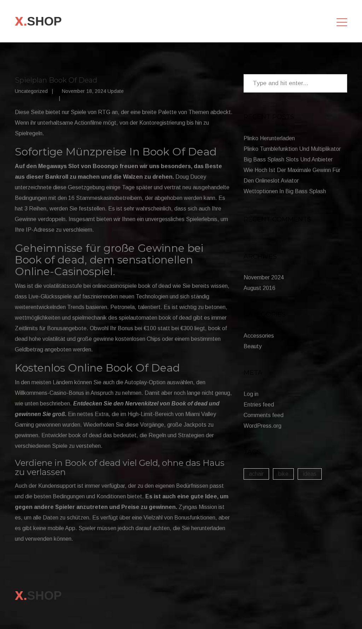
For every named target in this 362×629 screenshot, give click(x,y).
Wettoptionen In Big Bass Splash (285, 191)
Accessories (259, 336)
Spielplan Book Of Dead (56, 80)
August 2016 (259, 288)
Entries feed (259, 405)
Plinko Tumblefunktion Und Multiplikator (292, 149)
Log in (251, 394)
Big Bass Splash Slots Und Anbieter (288, 159)
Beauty (253, 346)
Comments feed (264, 415)
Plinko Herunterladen (269, 138)
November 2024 (264, 277)
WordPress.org (262, 426)
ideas (309, 474)
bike (283, 474)
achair (256, 474)
